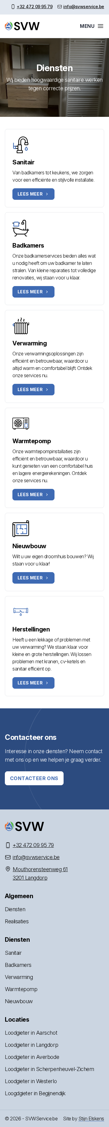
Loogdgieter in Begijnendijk (35, 1093)
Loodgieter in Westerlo (31, 1081)
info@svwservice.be (83, 6)
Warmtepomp (31, 441)
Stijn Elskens (91, 1118)
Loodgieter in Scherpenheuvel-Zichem (49, 1069)
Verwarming (29, 343)
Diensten (15, 909)
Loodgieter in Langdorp (31, 1045)
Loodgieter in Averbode (32, 1057)
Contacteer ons (34, 778)
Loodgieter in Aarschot (31, 1033)
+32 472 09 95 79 (34, 6)
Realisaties (16, 921)
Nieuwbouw (29, 546)
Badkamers (28, 245)
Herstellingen (31, 629)
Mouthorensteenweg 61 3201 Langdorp (40, 873)
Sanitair (23, 162)
